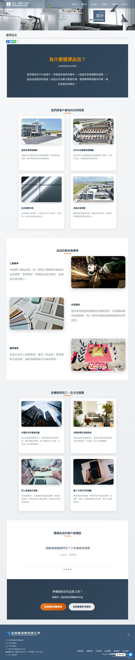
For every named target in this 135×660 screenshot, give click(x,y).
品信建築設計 (18, 4)
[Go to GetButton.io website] (131, 658)
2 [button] (67, 28)
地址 (7, 640)
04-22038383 (13, 643)
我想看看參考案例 (82, 607)
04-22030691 (13, 646)
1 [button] (66, 28)
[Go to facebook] (130, 654)
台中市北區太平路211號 (16, 640)
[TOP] (128, 634)
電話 (7, 643)
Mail (7, 649)
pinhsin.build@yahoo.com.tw (17, 649)
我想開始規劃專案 (53, 607)
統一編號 (8, 655)
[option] (67, 15)
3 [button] (69, 28)
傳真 (7, 646)
